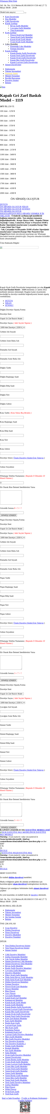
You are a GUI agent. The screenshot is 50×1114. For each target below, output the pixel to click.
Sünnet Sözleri (11, 950)
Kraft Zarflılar (10, 33)
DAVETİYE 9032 (24, 853)
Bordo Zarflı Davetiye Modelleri (18, 968)
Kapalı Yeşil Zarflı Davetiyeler (22, 55)
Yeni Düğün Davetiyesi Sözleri (17, 946)
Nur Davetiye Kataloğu (14, 1041)
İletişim (8, 83)
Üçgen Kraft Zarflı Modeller (21, 42)
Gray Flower (10, 993)
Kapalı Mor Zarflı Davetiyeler (22, 60)
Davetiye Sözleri (12, 80)
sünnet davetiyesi (41, 888)
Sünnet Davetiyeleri (13, 65)
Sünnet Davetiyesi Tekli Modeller (18, 964)
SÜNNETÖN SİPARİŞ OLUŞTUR (15, 210)
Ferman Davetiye (17, 49)
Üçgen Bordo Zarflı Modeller (17, 1060)
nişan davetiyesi (20, 884)
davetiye (34, 895)
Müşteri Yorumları (12, 76)
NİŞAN (8, 303)
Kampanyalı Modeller (14, 1000)
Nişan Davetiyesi (12, 932)
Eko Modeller (10, 19)
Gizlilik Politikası (25, 1100)
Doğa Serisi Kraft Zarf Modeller (18, 980)
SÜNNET (9, 305)
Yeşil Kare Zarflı (12, 1094)
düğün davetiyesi (16, 877)
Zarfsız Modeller (12, 1085)
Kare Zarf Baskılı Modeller (16, 1018)
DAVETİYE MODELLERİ (37, 830)
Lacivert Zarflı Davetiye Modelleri (19, 1034)
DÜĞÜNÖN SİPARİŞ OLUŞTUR (10, 205)
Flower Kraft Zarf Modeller (21, 35)
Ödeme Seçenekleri (13, 71)
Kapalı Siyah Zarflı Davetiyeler (23, 58)
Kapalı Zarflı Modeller (14, 1005)
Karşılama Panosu (12, 1030)
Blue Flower (10, 991)
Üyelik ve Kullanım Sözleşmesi (34, 1098)
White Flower (10, 1089)
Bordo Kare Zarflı (12, 1023)
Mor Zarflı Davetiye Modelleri (17, 1039)
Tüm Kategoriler (17, 30)
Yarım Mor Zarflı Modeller (16, 1078)
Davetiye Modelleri (13, 935)
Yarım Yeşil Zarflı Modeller (16, 1080)
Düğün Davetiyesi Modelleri (16, 982)
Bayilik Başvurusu (12, 78)
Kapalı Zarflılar (11, 51)
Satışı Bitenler (10, 1053)
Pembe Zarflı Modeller (14, 1046)
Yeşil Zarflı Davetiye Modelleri (17, 1082)
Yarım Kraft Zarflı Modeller (21, 37)
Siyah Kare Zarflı (12, 1092)
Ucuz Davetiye (11, 928)
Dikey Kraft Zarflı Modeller (16, 975)
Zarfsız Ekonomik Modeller (16, 957)
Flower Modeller (12, 989)
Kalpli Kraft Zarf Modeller (16, 998)
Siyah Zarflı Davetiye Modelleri (18, 1055)
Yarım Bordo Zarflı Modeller (16, 1076)
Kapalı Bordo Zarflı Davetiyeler (23, 53)
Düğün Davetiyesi (12, 930)
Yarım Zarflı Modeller (14, 1073)
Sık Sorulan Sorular (13, 917)
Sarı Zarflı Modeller (13, 1050)
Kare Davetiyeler (12, 17)
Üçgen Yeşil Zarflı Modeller (16, 1069)
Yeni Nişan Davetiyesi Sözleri (17, 948)
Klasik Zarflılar (11, 23)
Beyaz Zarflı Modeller (19, 26)
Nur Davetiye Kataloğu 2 (15, 1044)
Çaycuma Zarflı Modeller (20, 28)
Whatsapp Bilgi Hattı (8, 1)
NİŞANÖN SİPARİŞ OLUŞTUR (14, 208)
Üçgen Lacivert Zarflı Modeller (18, 1064)
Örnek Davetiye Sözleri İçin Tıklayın (29, 458)
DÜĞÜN (9, 301)
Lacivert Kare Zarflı (13, 1025)
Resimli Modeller (12, 1048)
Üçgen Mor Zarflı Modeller (16, 1066)
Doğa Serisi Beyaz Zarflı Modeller (19, 977)
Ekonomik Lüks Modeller (20, 46)
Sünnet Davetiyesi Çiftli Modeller (18, 961)
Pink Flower (10, 1087)
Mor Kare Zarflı (11, 1028)
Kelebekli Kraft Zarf (13, 1032)
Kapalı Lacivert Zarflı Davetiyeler (24, 62)
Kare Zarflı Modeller (13, 1021)
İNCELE (3, 850)
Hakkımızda (10, 69)
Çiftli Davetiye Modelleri (15, 954)
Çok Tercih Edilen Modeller (16, 959)
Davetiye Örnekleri (13, 937)
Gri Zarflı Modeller (13, 996)
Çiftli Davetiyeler (12, 21)
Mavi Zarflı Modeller (13, 1037)
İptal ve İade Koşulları (11, 1098)
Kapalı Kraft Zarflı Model (20, 39)
